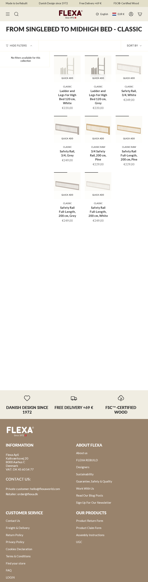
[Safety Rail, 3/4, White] (129, 69)
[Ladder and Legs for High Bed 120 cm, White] (67, 69)
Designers (82, 467)
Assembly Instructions (90, 535)
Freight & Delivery (18, 528)
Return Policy (14, 535)
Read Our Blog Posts (89, 495)
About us (81, 453)
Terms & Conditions (18, 556)
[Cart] (139, 14)
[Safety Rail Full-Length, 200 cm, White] (98, 185)
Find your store (15, 563)
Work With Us (85, 488)
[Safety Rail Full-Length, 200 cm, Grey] (67, 185)
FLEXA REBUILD (87, 460)
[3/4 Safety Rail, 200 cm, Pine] (98, 129)
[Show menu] (8, 14)
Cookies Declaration (19, 549)
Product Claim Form (88, 528)
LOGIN (10, 577)
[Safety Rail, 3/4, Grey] (67, 129)
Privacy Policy (15, 542)
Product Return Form (89, 520)
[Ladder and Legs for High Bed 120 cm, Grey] (98, 69)
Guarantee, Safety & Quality (94, 481)
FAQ (9, 570)
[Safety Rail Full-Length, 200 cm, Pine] (129, 129)
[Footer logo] (20, 431)
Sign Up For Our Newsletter (93, 502)
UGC (79, 542)
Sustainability (85, 474)
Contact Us (13, 520)
